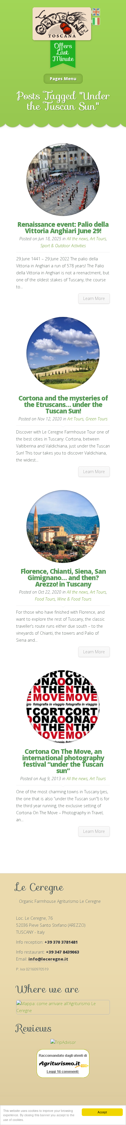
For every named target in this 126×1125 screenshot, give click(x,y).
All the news (77, 238)
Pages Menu (63, 78)
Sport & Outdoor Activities (63, 245)
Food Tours (45, 599)
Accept (102, 1112)
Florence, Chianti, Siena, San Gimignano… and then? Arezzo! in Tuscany (63, 577)
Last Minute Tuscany (62, 40)
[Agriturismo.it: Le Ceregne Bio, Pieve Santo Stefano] (63, 1064)
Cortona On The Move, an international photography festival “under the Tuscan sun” (63, 761)
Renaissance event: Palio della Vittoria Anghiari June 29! (63, 227)
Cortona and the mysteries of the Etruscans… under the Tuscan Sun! (63, 404)
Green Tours (97, 419)
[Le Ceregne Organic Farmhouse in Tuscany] (93, 12)
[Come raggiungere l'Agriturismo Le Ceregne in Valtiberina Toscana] (63, 1010)
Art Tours (98, 238)
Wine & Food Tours (74, 599)
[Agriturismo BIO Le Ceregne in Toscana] (93, 22)
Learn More (94, 298)
